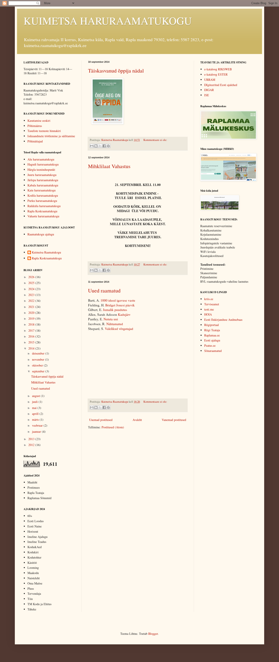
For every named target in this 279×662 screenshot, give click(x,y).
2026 (31, 277)
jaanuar (37, 431)
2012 (31, 445)
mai (34, 408)
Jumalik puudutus (114, 309)
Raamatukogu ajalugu (40, 234)
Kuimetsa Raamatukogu (46, 252)
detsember (38, 353)
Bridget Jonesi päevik (120, 305)
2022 (31, 301)
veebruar (38, 425)
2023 (31, 295)
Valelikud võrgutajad (119, 328)
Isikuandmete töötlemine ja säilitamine (51, 136)
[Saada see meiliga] (92, 146)
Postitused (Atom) (113, 427)
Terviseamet (211, 304)
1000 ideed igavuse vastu (117, 300)
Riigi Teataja (212, 330)
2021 (31, 307)
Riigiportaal (211, 325)
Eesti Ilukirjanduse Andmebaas (223, 319)
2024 (31, 289)
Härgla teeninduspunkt (41, 169)
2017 (31, 330)
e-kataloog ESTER (216, 74)
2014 (31, 348)
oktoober (38, 365)
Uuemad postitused (100, 420)
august (36, 396)
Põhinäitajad (35, 141)
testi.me (209, 309)
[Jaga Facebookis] (104, 146)
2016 (31, 336)
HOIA (208, 314)
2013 (31, 439)
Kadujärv (124, 314)
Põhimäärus (34, 126)
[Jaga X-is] (100, 146)
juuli (35, 402)
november (38, 359)
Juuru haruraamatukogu (41, 175)
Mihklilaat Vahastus (109, 166)
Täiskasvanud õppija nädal (116, 70)
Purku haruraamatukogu (42, 201)
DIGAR (209, 90)
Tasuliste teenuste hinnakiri (44, 131)
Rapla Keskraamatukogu (42, 211)
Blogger (153, 634)
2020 (31, 313)
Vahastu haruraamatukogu (43, 216)
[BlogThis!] (96, 146)
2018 (31, 324)
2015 (31, 342)
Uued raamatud (104, 290)
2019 (31, 318)
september (38, 371)
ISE (206, 95)
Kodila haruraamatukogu (42, 195)
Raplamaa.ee (212, 335)
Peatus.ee (210, 345)
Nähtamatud (114, 324)
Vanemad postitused (174, 420)
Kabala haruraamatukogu (42, 185)
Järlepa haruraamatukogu (42, 180)
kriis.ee (208, 299)
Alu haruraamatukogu (40, 159)
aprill (35, 414)
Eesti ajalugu (212, 340)
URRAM (209, 80)
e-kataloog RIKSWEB (218, 69)
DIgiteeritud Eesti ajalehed (220, 85)
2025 (31, 283)
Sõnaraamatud (213, 351)
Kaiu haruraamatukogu (41, 190)
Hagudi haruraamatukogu (43, 164)
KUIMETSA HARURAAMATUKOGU (108, 20)
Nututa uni (111, 319)
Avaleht (137, 420)
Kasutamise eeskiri (38, 120)
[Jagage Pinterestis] (108, 146)
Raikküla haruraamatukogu (44, 206)
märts (36, 419)
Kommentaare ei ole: (155, 140)
